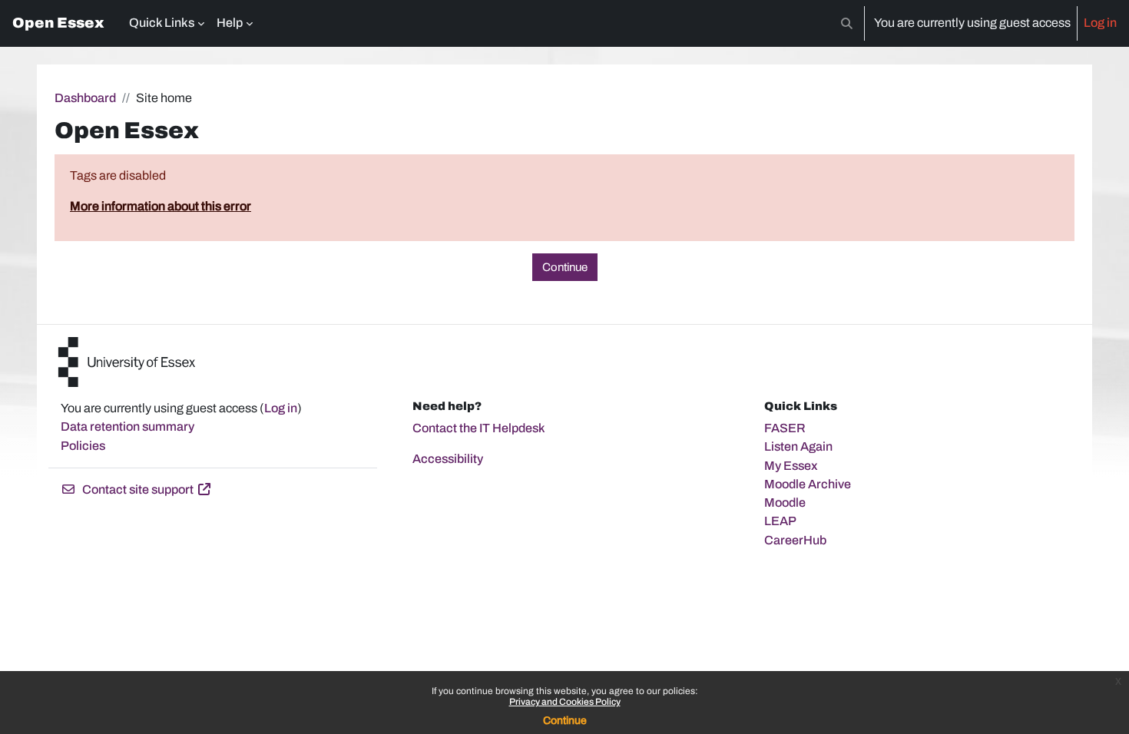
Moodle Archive (807, 484)
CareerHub (795, 540)
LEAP (780, 520)
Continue (565, 720)
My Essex (791, 465)
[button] (847, 23)
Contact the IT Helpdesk (478, 428)
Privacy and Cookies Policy (565, 701)
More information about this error (160, 206)
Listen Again (798, 446)
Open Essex (58, 23)
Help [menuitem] (230, 22)
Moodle (785, 502)
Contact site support (138, 489)
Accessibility (447, 458)
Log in (1100, 22)
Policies (83, 445)
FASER (785, 428)
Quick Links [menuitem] (161, 22)
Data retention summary (127, 426)
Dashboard (85, 97)
